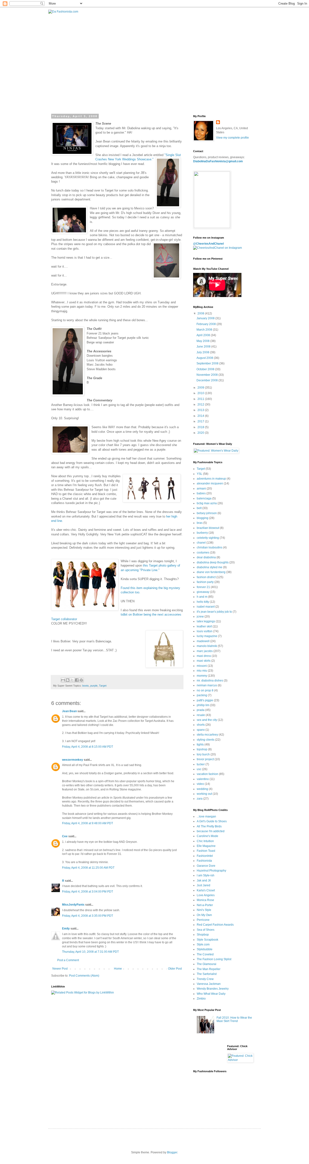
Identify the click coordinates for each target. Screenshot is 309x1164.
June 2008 (204, 346)
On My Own (204, 915)
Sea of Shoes (205, 929)
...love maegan (206, 816)
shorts (201, 724)
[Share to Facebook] (76, 680)
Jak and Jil (204, 880)
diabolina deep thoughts (213, 562)
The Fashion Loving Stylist (214, 959)
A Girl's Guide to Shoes (212, 821)
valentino (203, 779)
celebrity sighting (208, 537)
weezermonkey (72, 759)
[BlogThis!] (67, 680)
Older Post (175, 968)
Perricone (203, 920)
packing (202, 695)
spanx (201, 729)
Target (102, 685)
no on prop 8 (205, 690)
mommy (202, 675)
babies (201, 493)
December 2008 (207, 380)
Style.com (203, 944)
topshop (202, 749)
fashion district (206, 577)
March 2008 (205, 329)
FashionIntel (205, 856)
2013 (201, 410)
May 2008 (203, 341)
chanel (201, 542)
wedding (202, 789)
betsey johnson (207, 513)
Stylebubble (204, 949)
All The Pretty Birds (209, 826)
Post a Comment (68, 960)
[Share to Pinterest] (81, 680)
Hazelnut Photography (211, 870)
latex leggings (206, 621)
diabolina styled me (209, 567)
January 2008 (206, 318)
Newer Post (60, 968)
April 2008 (204, 335)
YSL (199, 474)
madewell (203, 641)
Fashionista (204, 860)
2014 (201, 416)
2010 (201, 393)
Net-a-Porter (205, 905)
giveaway (203, 592)
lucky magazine (207, 636)
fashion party (205, 582)
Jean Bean (69, 711)
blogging (202, 518)
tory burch (203, 754)
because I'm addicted (211, 831)
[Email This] (63, 680)
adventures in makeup (211, 478)
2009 (201, 387)
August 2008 (205, 358)
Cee (65, 836)
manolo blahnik (207, 646)
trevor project (205, 759)
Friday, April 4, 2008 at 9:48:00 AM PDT (87, 823)
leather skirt (204, 626)
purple (94, 685)
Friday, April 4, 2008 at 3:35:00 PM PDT (87, 915)
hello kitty (203, 601)
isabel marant (206, 606)
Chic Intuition (205, 841)
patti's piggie (205, 700)
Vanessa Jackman (209, 984)
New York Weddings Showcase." (130, 159)
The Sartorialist (207, 974)
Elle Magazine (206, 846)
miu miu (202, 670)
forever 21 (203, 587)
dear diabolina (206, 557)
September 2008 (208, 363)
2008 (201, 313)
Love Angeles (206, 895)
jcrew (200, 616)
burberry (202, 532)
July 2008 (203, 352)
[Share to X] (72, 680)
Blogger (172, 1152)
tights (200, 744)
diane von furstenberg (211, 572)
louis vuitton (204, 631)
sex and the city (207, 720)
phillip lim (203, 705)
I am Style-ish (205, 875)
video (200, 784)
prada (200, 710)
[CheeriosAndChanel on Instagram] (217, 247)
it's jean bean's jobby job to (214, 611)
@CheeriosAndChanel (208, 243)
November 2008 (207, 374)
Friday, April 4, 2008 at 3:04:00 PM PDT (87, 891)
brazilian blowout (208, 528)
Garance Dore (206, 865)
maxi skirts (204, 660)
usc (199, 769)
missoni (202, 665)
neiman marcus (207, 685)
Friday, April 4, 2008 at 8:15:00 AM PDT (87, 746)
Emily (66, 928)
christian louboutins (209, 547)
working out (204, 793)
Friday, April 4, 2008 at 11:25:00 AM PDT (88, 867)
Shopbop (203, 934)
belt (199, 508)
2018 (201, 427)
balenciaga (204, 498)
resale (201, 715)
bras (200, 523)
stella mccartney (207, 734)
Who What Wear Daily (211, 993)
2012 (201, 404)
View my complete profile (232, 137)
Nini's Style (204, 910)
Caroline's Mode (207, 836)
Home (118, 968)
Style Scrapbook (207, 939)
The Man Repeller (208, 969)
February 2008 (207, 324)
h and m (202, 596)
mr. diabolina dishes (210, 680)
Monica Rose (205, 900)
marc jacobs (205, 651)
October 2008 (206, 369)
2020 (201, 432)
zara (200, 798)
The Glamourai (206, 964)
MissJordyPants (73, 904)
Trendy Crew (205, 979)
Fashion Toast (206, 850)
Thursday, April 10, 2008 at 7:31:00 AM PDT (90, 951)
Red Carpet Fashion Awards (215, 924)
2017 (201, 421)
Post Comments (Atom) (84, 975)
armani (201, 488)
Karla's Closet (206, 890)
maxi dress (204, 656)
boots (85, 685)
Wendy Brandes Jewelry (213, 988)
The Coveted (205, 954)
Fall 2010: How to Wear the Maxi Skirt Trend (234, 1019)
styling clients (205, 739)
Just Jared (203, 885)
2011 (201, 399)
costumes (203, 552)
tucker (201, 764)
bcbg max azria (207, 503)
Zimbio (201, 998)
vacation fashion (207, 774)
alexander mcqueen (210, 483)
